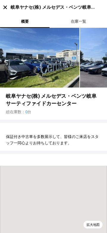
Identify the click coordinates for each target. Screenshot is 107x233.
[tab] (25, 21)
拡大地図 (93, 225)
